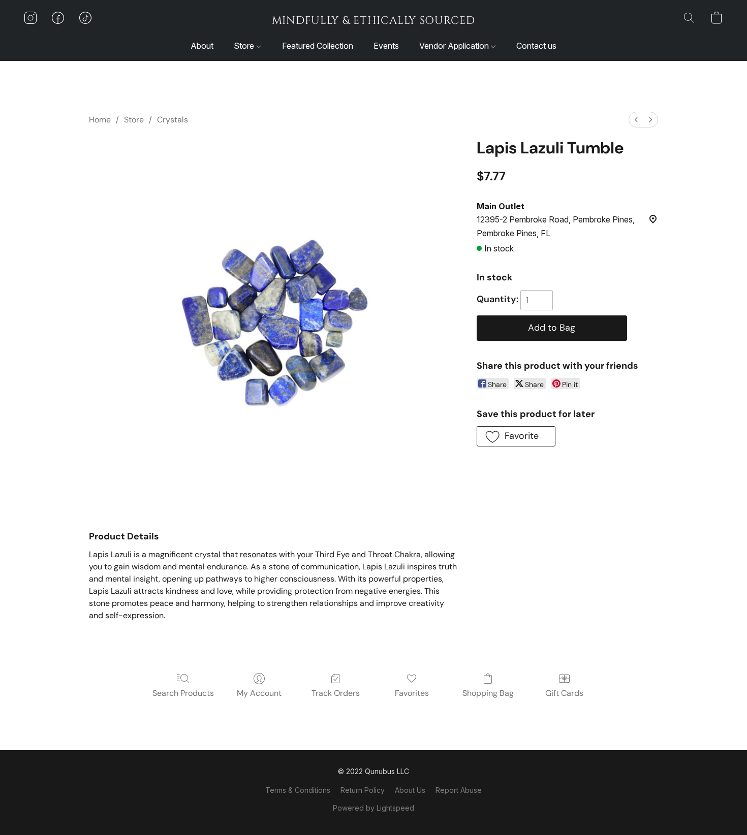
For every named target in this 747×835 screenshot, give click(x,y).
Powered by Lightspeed (373, 808)
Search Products (183, 693)
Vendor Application (455, 46)
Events (386, 46)
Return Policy (362, 790)
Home (100, 119)
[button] (373, 20)
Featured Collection (317, 46)
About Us (410, 790)
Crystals (172, 119)
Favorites (412, 693)
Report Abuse (458, 790)
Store (245, 46)
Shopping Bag (488, 693)
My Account (259, 693)
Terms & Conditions (297, 790)
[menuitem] (636, 119)
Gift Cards (564, 693)
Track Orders (336, 693)
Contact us (536, 46)
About (202, 46)
